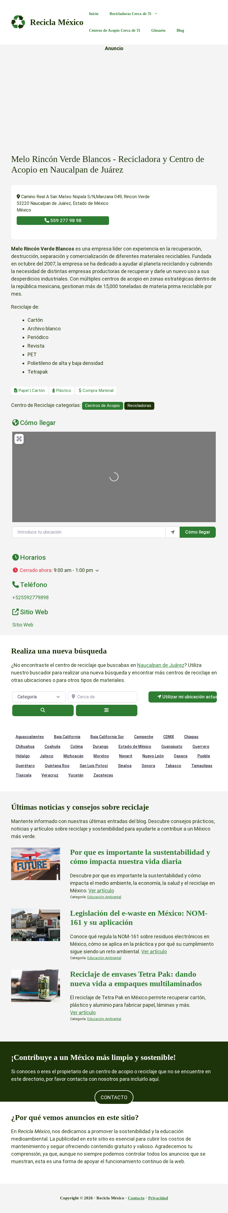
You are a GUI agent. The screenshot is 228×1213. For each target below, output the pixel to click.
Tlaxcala (23, 775)
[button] (114, 570)
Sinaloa (125, 765)
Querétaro (25, 765)
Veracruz (49, 775)
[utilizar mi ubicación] (172, 532)
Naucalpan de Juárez (160, 665)
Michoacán (73, 756)
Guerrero (200, 746)
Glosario (158, 30)
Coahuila (52, 746)
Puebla (203, 756)
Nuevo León (153, 756)
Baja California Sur (107, 737)
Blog (180, 30)
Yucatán (75, 775)
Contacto (136, 1198)
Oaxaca (180, 756)
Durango (100, 746)
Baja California (67, 737)
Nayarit (125, 756)
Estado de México (134, 746)
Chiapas (191, 737)
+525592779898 (30, 597)
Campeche (143, 737)
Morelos (101, 756)
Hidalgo (23, 756)
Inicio (93, 14)
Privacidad (158, 1198)
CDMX (168, 737)
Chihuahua (25, 746)
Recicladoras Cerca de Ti (130, 14)
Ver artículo (101, 890)
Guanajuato (171, 746)
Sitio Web (22, 625)
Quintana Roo (57, 765)
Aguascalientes (30, 737)
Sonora (148, 765)
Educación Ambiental (104, 897)
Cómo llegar (197, 532)
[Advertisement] (114, 95)
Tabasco (173, 765)
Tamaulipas (201, 765)
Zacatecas (103, 775)
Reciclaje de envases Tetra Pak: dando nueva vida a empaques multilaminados (136, 979)
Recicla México (56, 22)
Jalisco (46, 756)
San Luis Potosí (94, 765)
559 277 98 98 (65, 220)
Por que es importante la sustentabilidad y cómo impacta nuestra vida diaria (140, 857)
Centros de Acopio (102, 405)
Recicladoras (139, 405)
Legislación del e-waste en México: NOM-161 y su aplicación (138, 918)
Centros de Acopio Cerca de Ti (114, 30)
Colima (76, 746)
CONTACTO (114, 1097)
